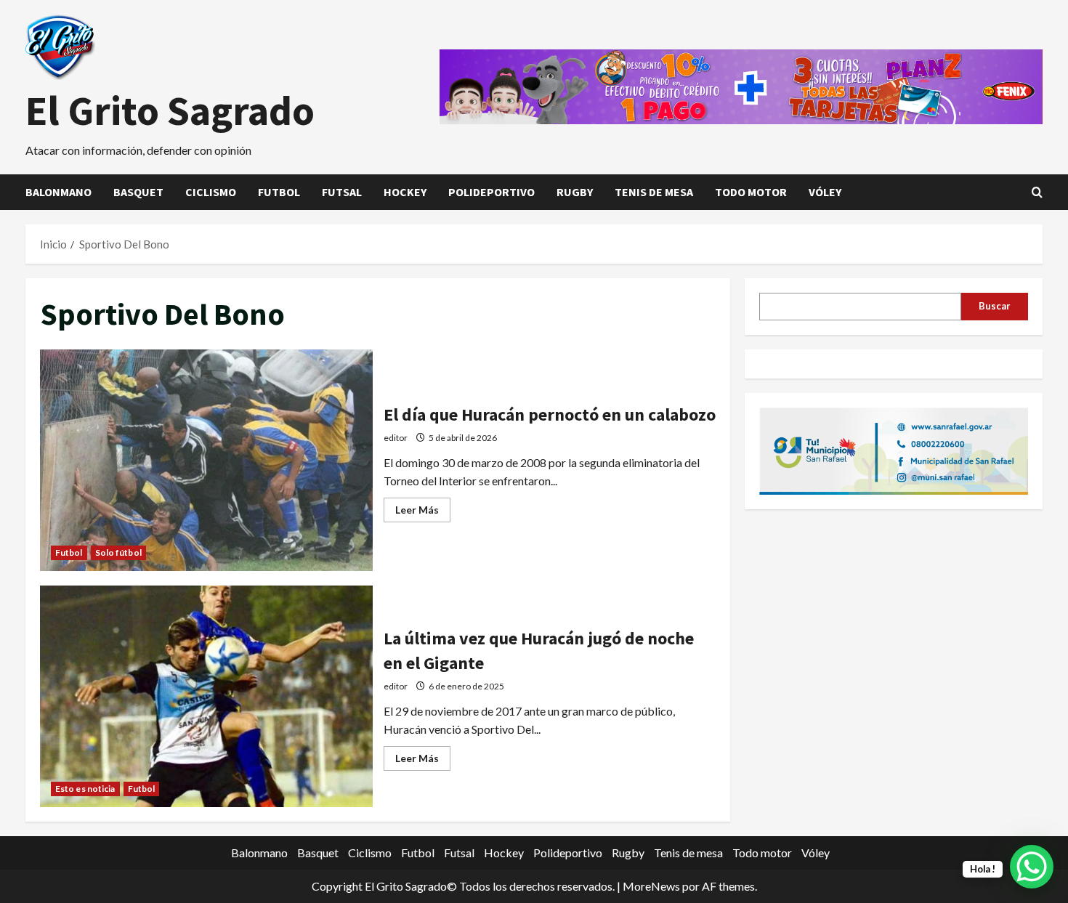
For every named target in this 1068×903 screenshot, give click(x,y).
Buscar (995, 306)
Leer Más (422, 512)
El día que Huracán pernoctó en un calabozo (206, 460)
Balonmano (58, 192)
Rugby (575, 192)
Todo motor (751, 192)
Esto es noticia (85, 788)
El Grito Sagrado (170, 110)
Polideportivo (491, 192)
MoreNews (651, 886)
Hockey (405, 192)
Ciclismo (210, 192)
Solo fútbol (118, 552)
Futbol (279, 192)
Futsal (342, 192)
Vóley (825, 192)
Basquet (138, 192)
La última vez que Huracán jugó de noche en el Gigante (206, 696)
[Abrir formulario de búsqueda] (1037, 192)
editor (396, 437)
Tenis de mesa (654, 192)
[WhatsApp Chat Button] (1031, 866)
